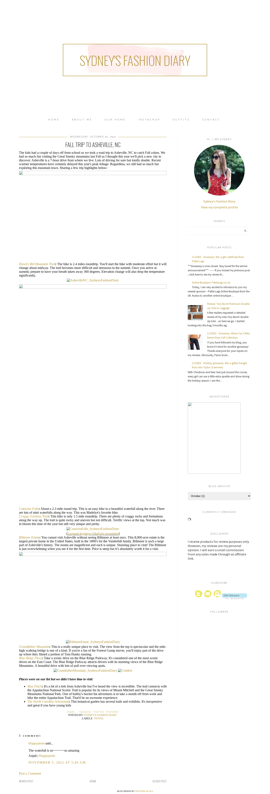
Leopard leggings (79, 533)
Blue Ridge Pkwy (30, 658)
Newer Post (26, 781)
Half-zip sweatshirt (105, 533)
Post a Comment (30, 773)
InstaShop (149, 119)
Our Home (115, 119)
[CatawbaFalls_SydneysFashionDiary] (92, 529)
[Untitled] (93, 174)
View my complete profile (219, 207)
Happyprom (36, 743)
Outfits (181, 119)
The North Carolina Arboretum (48, 701)
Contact (211, 119)
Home (53, 119)
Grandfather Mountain (34, 646)
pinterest (112, 712)
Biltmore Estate (29, 537)
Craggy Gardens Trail (34, 516)
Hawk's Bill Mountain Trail (37, 264)
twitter (98, 712)
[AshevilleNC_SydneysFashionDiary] (93, 280)
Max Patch (34, 686)
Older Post (160, 781)
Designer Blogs (144, 791)
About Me (82, 119)
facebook (85, 712)
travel (99, 718)
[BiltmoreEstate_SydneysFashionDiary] (93, 642)
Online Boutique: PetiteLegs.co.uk (211, 282)
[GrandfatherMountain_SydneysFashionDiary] (85, 670)
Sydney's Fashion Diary (135, 60)
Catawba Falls (29, 508)
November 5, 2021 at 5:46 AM (57, 762)
